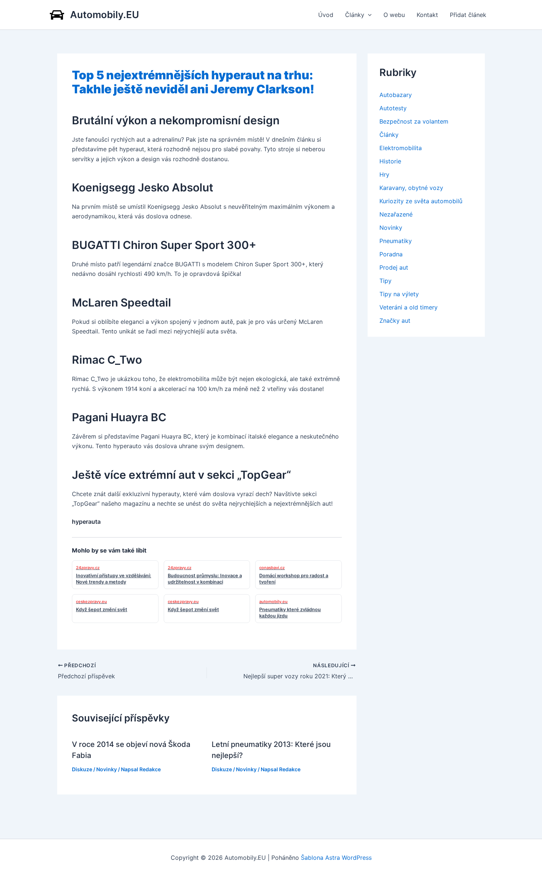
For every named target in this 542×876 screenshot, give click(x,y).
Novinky (106, 769)
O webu (394, 14)
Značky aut (394, 320)
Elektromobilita (400, 148)
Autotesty (393, 108)
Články (354, 14)
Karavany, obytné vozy (411, 187)
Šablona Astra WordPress (336, 857)
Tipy (385, 280)
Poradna (391, 254)
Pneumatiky (395, 241)
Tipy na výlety (399, 294)
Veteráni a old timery (408, 307)
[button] (368, 15)
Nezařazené (396, 214)
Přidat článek (468, 14)
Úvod (325, 14)
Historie (390, 161)
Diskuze (82, 769)
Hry (384, 174)
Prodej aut (393, 267)
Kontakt (427, 14)
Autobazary (395, 94)
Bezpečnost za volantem (413, 121)
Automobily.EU (104, 14)
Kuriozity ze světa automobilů (420, 201)
